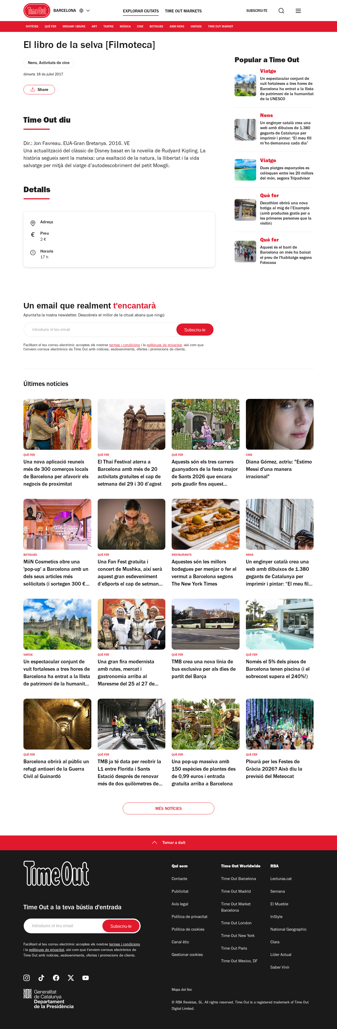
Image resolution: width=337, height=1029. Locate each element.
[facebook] (56, 978)
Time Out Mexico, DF (239, 961)
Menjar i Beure (74, 26)
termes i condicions (124, 345)
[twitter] (71, 978)
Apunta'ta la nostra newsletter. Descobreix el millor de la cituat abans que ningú (94, 315)
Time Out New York (238, 936)
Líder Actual (280, 955)
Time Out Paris (234, 949)
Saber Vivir (279, 968)
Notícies (32, 26)
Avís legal (180, 904)
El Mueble (279, 904)
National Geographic (288, 930)
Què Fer (50, 26)
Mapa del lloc (182, 990)
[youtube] (85, 978)
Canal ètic (180, 942)
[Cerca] (281, 10)
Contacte (179, 879)
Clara (274, 942)
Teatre (108, 26)
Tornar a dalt (173, 843)
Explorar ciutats (141, 11)
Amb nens (177, 26)
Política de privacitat (189, 917)
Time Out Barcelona (238, 879)
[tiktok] (41, 978)
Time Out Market (220, 26)
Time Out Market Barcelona (236, 907)
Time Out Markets (183, 11)
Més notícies (168, 809)
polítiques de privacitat (164, 345)
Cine (140, 26)
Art (94, 26)
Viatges (196, 26)
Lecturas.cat (281, 879)
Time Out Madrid (236, 892)
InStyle (276, 917)
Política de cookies (188, 930)
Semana (277, 892)
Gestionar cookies (187, 955)
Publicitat (180, 892)
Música (125, 26)
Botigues (156, 26)
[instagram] (26, 978)
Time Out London (236, 923)
